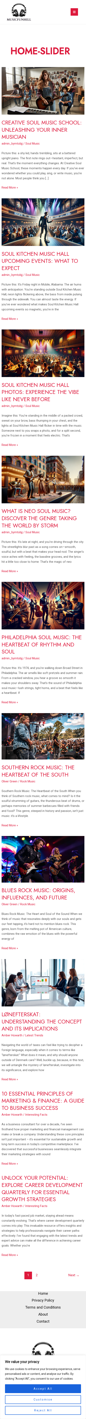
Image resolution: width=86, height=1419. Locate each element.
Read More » (10, 187)
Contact (43, 1321)
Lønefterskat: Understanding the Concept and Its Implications (42, 1021)
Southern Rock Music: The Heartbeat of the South (38, 771)
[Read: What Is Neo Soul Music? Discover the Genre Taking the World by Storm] (43, 479)
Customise (43, 1399)
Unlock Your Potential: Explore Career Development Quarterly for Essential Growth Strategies (42, 1188)
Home (43, 1293)
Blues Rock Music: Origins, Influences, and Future (38, 893)
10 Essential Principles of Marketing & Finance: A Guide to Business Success (43, 1101)
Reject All (43, 1410)
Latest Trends (34, 1035)
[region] (43, 1387)
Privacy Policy (43, 1300)
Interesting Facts (36, 1114)
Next (73, 1275)
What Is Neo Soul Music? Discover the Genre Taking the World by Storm (39, 518)
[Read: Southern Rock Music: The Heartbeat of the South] (43, 736)
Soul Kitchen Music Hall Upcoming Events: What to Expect (40, 261)
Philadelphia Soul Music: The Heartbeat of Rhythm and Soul (42, 644)
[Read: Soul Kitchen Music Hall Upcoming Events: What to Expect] (43, 222)
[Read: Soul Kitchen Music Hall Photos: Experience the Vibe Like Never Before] (43, 353)
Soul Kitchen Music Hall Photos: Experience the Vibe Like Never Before (40, 392)
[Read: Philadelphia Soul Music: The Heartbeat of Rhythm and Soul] (43, 605)
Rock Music (27, 781)
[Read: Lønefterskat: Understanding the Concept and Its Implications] (43, 982)
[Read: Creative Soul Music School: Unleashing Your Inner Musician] (43, 91)
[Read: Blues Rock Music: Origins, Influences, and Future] (43, 859)
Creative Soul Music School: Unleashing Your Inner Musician (42, 130)
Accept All (43, 1388)
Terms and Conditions (43, 1307)
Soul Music (32, 143)
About (43, 1314)
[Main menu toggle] (74, 12)
